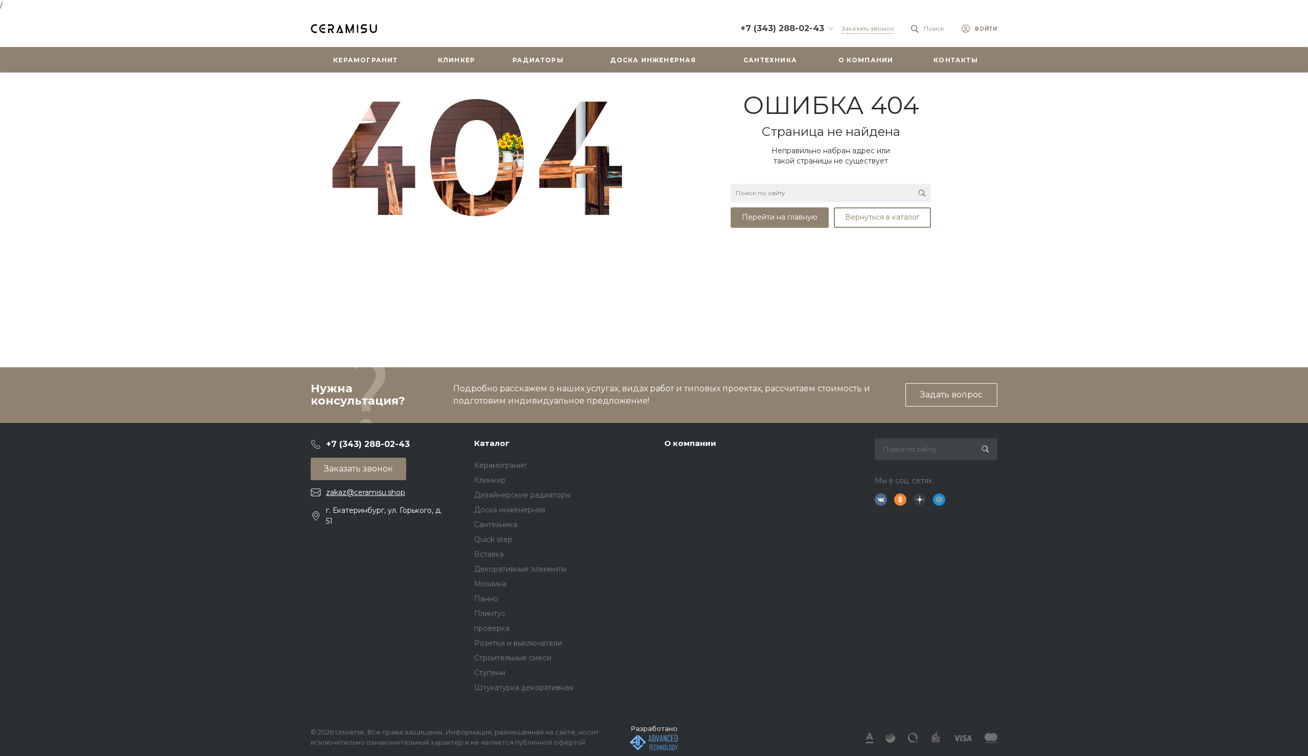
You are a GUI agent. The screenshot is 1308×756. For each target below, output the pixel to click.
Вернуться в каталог (882, 217)
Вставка (489, 554)
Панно (486, 598)
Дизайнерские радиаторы (522, 495)
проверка (491, 628)
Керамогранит (500, 465)
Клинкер (490, 480)
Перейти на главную (780, 217)
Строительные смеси (512, 658)
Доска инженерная (509, 509)
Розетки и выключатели (518, 643)
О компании (690, 443)
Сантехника (495, 524)
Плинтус (489, 613)
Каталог (491, 443)
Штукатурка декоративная (523, 687)
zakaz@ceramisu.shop (365, 492)
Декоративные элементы (520, 569)
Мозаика (490, 583)
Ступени (489, 672)
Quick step (493, 539)
